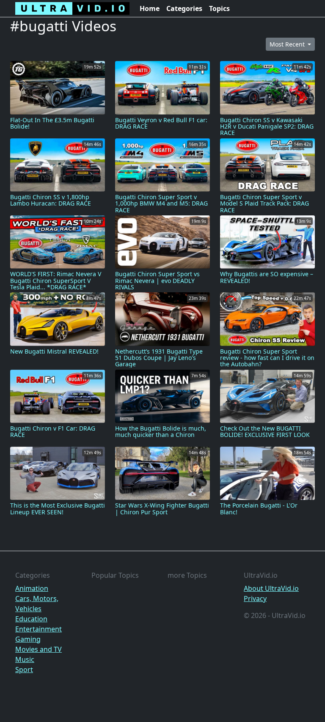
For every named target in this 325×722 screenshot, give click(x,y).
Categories (184, 8)
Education (31, 618)
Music (24, 659)
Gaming (28, 639)
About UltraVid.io (271, 588)
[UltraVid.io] (72, 8)
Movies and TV (38, 649)
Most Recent (288, 44)
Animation (31, 588)
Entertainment (38, 629)
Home (150, 8)
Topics (219, 8)
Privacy (255, 598)
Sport (24, 669)
